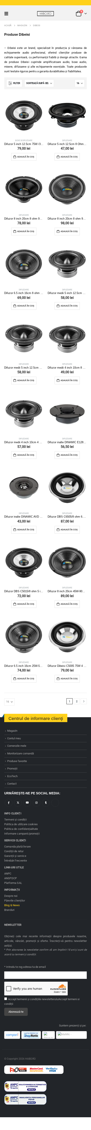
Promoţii (12, 768)
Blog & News (12, 905)
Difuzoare (67, 140)
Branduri (9, 909)
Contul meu (14, 738)
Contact (12, 783)
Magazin (12, 730)
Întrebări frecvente (15, 860)
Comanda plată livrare (17, 846)
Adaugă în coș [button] (25, 157)
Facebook (8, 803)
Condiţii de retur (13, 851)
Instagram (36, 803)
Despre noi (10, 895)
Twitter (18, 803)
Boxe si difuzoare (23, 140)
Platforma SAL (13, 882)
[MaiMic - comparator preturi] (71, 1035)
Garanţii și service (15, 855)
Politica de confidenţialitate (21, 828)
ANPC (7, 873)
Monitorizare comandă (20, 753)
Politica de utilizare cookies (21, 824)
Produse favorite (17, 761)
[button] (7, 13)
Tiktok (55, 803)
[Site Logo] (45, 13)
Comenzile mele (16, 745)
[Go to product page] (23, 115)
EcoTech (12, 776)
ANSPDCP (10, 878)
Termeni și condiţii (15, 819)
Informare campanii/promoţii (22, 833)
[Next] (84, 701)
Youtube (27, 803)
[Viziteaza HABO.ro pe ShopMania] (31, 1035)
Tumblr (46, 803)
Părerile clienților (14, 900)
